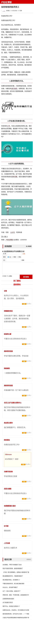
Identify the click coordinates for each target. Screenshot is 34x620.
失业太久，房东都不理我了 (10, 587)
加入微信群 (28, 246)
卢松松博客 (6, 2)
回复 (24, 304)
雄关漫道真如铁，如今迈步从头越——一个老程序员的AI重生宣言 (16, 614)
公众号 (12, 232)
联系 (4, 257)
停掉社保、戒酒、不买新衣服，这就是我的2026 (16, 595)
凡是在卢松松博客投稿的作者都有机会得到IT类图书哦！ (16, 617)
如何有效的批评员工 (10, 7)
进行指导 (14, 88)
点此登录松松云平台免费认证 (13, 251)
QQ (4, 260)
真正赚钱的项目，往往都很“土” (11, 580)
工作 (8, 126)
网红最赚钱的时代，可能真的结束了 (13, 576)
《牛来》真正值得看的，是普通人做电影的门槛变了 (16, 572)
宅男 (21, 10)
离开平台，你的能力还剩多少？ (11, 606)
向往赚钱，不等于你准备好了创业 (12, 564)
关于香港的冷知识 (8, 602)
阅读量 (7, 10)
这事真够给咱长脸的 (8, 598)
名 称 (4, 253)
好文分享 (14, 10)
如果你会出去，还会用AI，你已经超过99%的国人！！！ (16, 610)
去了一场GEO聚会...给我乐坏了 (11, 591)
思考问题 (14, 176)
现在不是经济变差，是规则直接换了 (13, 568)
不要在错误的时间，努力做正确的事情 (13, 583)
